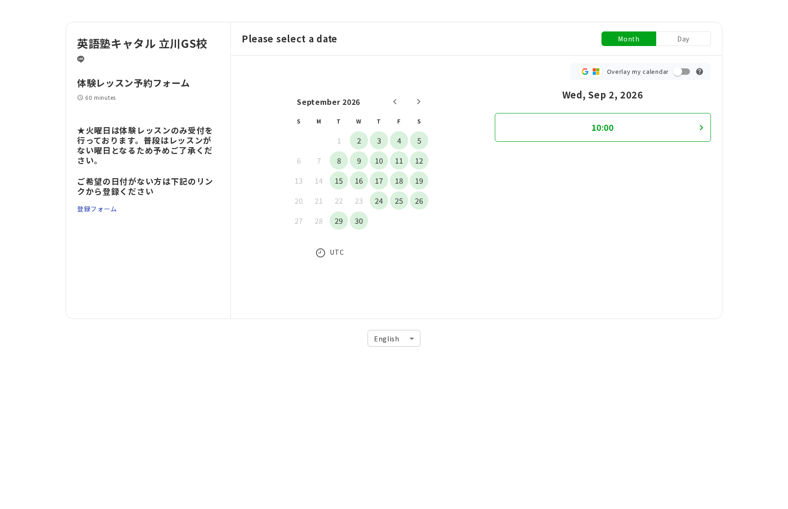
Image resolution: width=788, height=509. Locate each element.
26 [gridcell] (419, 200)
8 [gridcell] (339, 160)
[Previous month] (395, 101)
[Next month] (418, 101)
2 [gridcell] (359, 140)
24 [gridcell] (379, 200)
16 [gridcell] (359, 180)
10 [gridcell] (379, 160)
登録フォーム (97, 208)
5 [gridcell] (419, 140)
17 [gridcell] (379, 180)
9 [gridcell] (359, 160)
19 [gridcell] (419, 180)
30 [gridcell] (359, 220)
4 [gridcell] (399, 140)
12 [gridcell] (419, 160)
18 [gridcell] (399, 180)
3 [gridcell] (379, 140)
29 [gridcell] (339, 220)
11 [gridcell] (399, 160)
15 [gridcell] (339, 180)
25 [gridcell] (399, 200)
